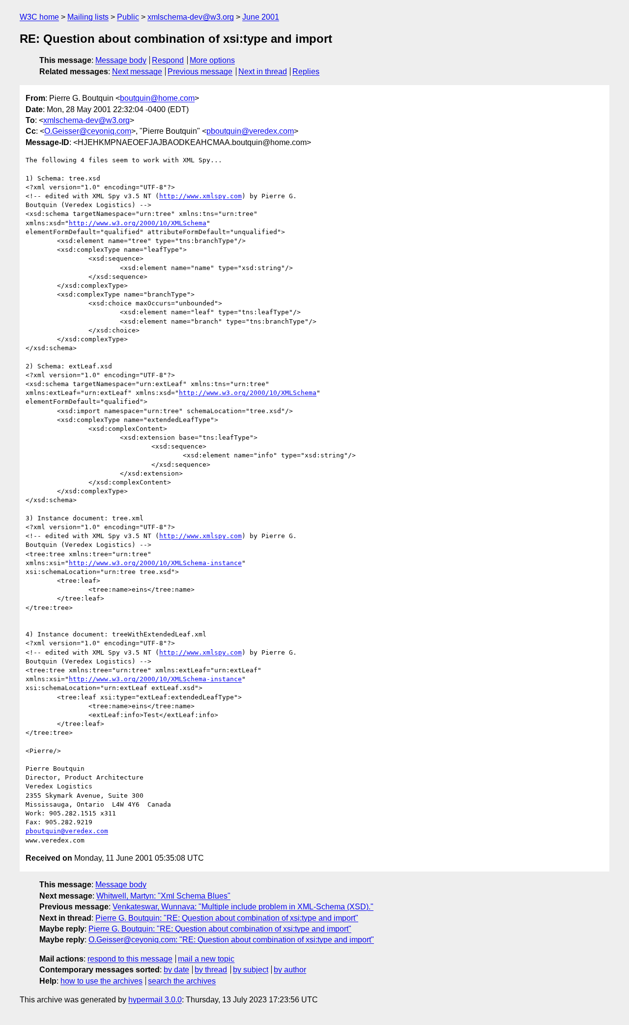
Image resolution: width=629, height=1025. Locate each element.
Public (128, 17)
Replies (305, 71)
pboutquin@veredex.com (250, 131)
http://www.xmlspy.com (200, 196)
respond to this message (129, 959)
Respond (168, 60)
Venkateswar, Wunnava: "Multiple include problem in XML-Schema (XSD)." (243, 907)
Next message (137, 71)
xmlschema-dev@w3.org (190, 17)
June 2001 (260, 17)
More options (212, 60)
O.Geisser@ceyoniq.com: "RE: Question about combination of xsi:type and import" (231, 939)
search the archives (182, 981)
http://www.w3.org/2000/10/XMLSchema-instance (155, 563)
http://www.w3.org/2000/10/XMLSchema (137, 223)
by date (176, 969)
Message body (120, 60)
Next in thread (262, 71)
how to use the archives (101, 981)
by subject (250, 969)
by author (290, 969)
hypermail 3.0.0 (155, 999)
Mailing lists (88, 17)
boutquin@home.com (157, 98)
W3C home (39, 17)
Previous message (200, 71)
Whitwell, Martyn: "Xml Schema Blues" (163, 896)
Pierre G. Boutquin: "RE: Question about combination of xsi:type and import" (226, 918)
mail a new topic (206, 959)
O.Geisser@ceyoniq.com (87, 131)
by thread (211, 969)
